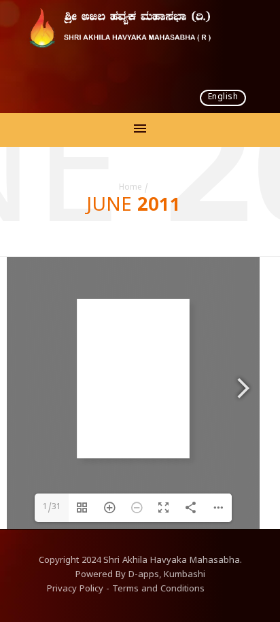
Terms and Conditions (158, 590)
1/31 (52, 507)
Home (130, 188)
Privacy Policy (75, 590)
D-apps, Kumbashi (166, 576)
